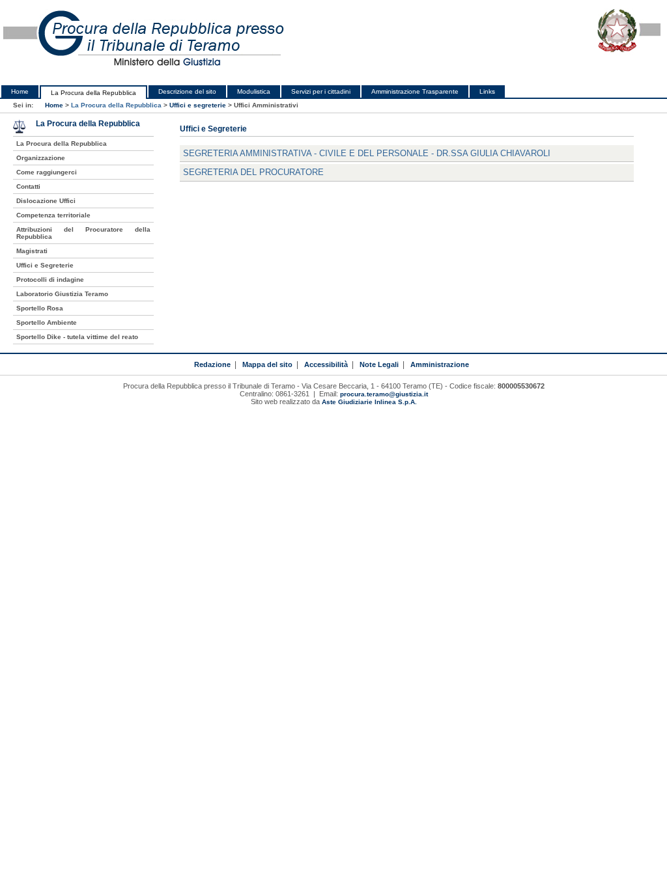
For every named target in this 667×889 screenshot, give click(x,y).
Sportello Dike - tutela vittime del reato (77, 336)
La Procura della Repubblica (93, 92)
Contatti (28, 186)
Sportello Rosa (39, 308)
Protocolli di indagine (50, 279)
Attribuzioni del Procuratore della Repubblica (83, 233)
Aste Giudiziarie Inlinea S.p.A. (369, 401)
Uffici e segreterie (197, 105)
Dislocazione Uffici (46, 200)
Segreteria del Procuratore (253, 172)
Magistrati (32, 250)
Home (20, 91)
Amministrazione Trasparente (415, 91)
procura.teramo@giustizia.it (384, 394)
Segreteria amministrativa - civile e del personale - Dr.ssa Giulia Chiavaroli (366, 153)
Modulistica (253, 91)
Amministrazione (439, 364)
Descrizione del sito (187, 91)
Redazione (212, 364)
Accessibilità (326, 364)
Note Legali (379, 364)
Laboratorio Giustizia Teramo (62, 293)
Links (487, 91)
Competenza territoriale (53, 215)
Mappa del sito (267, 364)
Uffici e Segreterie (45, 265)
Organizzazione (40, 157)
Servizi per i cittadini (320, 91)
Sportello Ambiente (46, 322)
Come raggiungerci (46, 172)
